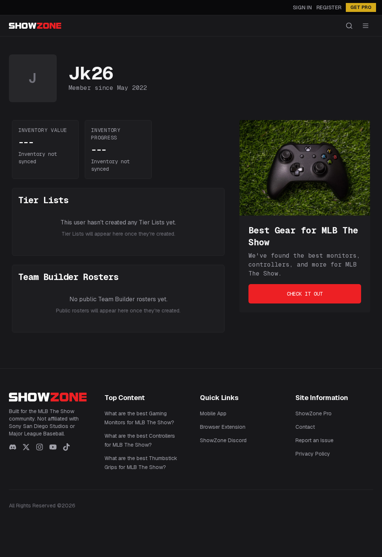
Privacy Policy (312, 453)
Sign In (302, 7)
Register (328, 7)
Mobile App (213, 413)
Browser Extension (222, 427)
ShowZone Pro (313, 413)
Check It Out (305, 293)
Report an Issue (314, 440)
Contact (305, 427)
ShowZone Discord (223, 440)
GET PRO (361, 7)
